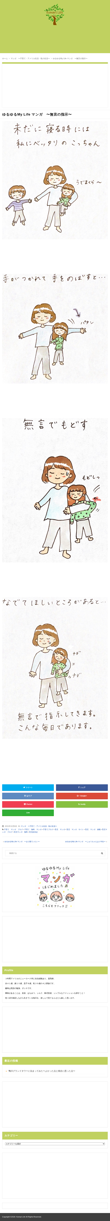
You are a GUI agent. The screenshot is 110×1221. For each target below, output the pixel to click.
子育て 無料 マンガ (33, 829)
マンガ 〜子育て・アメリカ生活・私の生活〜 (39, 826)
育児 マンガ (60, 829)
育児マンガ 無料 (21, 832)
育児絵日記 (33, 832)
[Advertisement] (56, 41)
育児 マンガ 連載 (93, 829)
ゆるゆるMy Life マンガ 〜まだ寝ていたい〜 (22, 842)
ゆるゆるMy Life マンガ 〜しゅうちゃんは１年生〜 (85, 842)
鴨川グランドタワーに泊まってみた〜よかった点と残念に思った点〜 (42, 1071)
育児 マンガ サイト (75, 829)
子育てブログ (48, 829)
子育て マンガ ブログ (13, 829)
